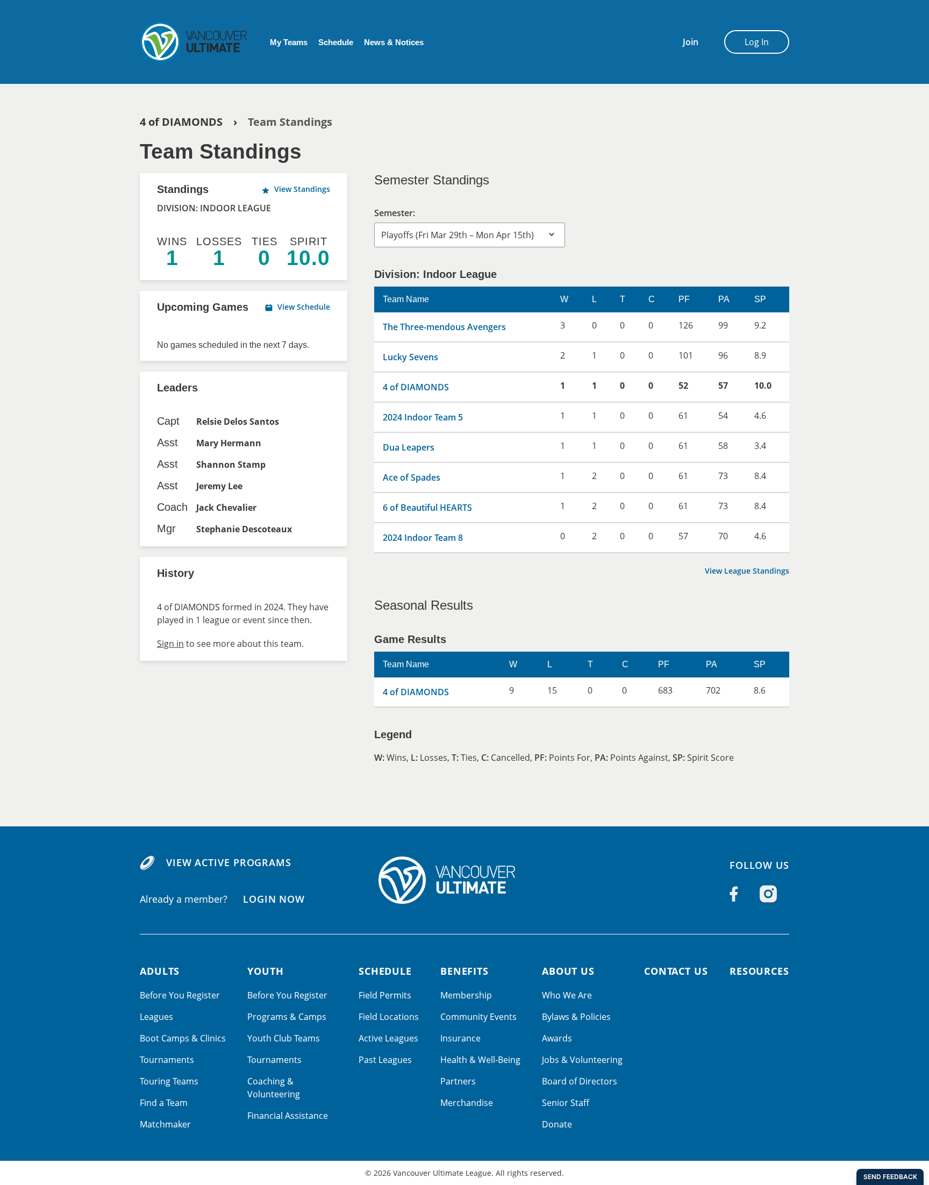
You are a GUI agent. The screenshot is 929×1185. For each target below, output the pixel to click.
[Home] (464, 880)
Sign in (170, 643)
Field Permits (385, 995)
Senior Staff (565, 1103)
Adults (160, 971)
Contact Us (676, 971)
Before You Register (180, 995)
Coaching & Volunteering (273, 1087)
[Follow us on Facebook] (734, 894)
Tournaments (167, 1060)
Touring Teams (169, 1081)
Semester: (394, 213)
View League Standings (747, 571)
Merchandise (466, 1103)
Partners (458, 1081)
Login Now (274, 898)
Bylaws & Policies (576, 1017)
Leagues (156, 1017)
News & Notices (394, 42)
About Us (568, 971)
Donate (557, 1124)
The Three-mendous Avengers (444, 327)
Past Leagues (385, 1060)
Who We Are (567, 995)
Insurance (460, 1038)
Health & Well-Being (480, 1060)
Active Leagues (388, 1038)
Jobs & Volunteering (582, 1060)
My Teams (289, 42)
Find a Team (164, 1103)
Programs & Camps (286, 1017)
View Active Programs (228, 862)
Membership (466, 995)
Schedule (335, 42)
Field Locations (389, 1017)
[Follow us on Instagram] (768, 894)
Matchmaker (165, 1124)
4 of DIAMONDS (181, 122)
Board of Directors (579, 1081)
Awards (557, 1038)
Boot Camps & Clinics (183, 1038)
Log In (757, 42)
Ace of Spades (411, 477)
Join (690, 42)
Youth (265, 971)
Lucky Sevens (410, 357)
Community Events (478, 1017)
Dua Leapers (408, 447)
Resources (759, 971)
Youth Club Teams (283, 1038)
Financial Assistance (287, 1116)
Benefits (464, 971)
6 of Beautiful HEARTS (427, 507)
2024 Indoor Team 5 (423, 417)
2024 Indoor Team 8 (423, 538)
